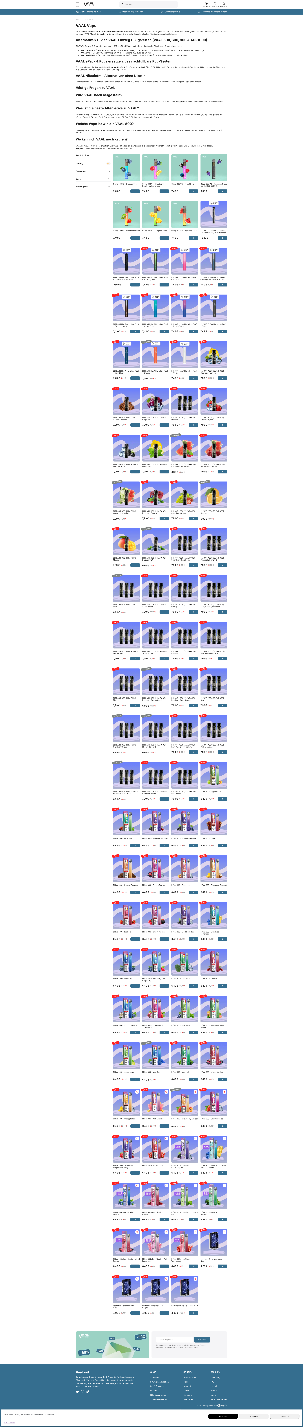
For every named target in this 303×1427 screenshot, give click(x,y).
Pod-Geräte (106, 70)
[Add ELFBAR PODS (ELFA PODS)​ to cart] (222, 378)
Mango (186, 1382)
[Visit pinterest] (87, 1392)
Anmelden (202, 1339)
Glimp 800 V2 (113, 50)
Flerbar (214, 1390)
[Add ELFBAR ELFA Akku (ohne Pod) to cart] (222, 238)
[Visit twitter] (77, 1392)
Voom (213, 1395)
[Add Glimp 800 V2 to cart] (135, 191)
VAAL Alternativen (219, 1399)
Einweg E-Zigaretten (159, 1382)
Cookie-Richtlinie (9, 1423)
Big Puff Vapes (129, 55)
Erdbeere (187, 1395)
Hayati (214, 1386)
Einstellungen (285, 1416)
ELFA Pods (169, 67)
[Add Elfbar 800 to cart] (222, 799)
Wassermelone (189, 1377)
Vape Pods (121, 70)
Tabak (186, 1390)
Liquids (153, 1390)
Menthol (187, 1386)
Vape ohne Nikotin (193, 81)
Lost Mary (215, 1377)
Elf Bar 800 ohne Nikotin (135, 81)
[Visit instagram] (82, 1392)
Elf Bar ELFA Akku (152, 67)
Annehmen (223, 1416)
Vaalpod (79, 19)
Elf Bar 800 (98, 53)
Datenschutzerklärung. (192, 1347)
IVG (212, 1382)
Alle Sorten (188, 1399)
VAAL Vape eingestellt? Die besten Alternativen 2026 (109, 148)
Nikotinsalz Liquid (158, 1395)
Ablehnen (254, 1416)
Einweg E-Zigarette (137, 50)
